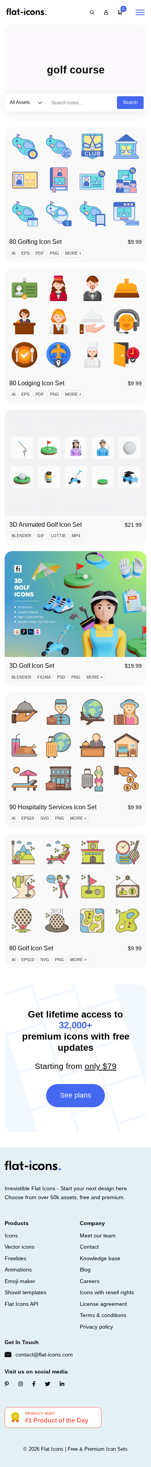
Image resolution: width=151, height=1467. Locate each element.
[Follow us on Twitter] (47, 1384)
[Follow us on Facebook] (34, 1384)
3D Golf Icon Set (31, 665)
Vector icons (19, 1247)
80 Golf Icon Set (31, 948)
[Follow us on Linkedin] (62, 1384)
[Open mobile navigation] (140, 12)
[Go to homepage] (26, 12)
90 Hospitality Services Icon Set (52, 807)
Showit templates (25, 1292)
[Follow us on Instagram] (20, 1384)
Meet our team (98, 1235)
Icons (11, 1235)
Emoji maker (20, 1281)
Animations (18, 1269)
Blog (85, 1269)
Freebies (15, 1258)
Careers (90, 1281)
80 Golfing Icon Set (35, 241)
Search (130, 102)
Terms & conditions (103, 1315)
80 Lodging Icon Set (36, 383)
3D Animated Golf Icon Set (45, 524)
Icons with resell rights (107, 1292)
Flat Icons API (21, 1304)
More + (73, 253)
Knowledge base (100, 1258)
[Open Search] (92, 12)
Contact (89, 1247)
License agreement (103, 1304)
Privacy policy (96, 1327)
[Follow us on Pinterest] (7, 1384)
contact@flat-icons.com (44, 1354)
